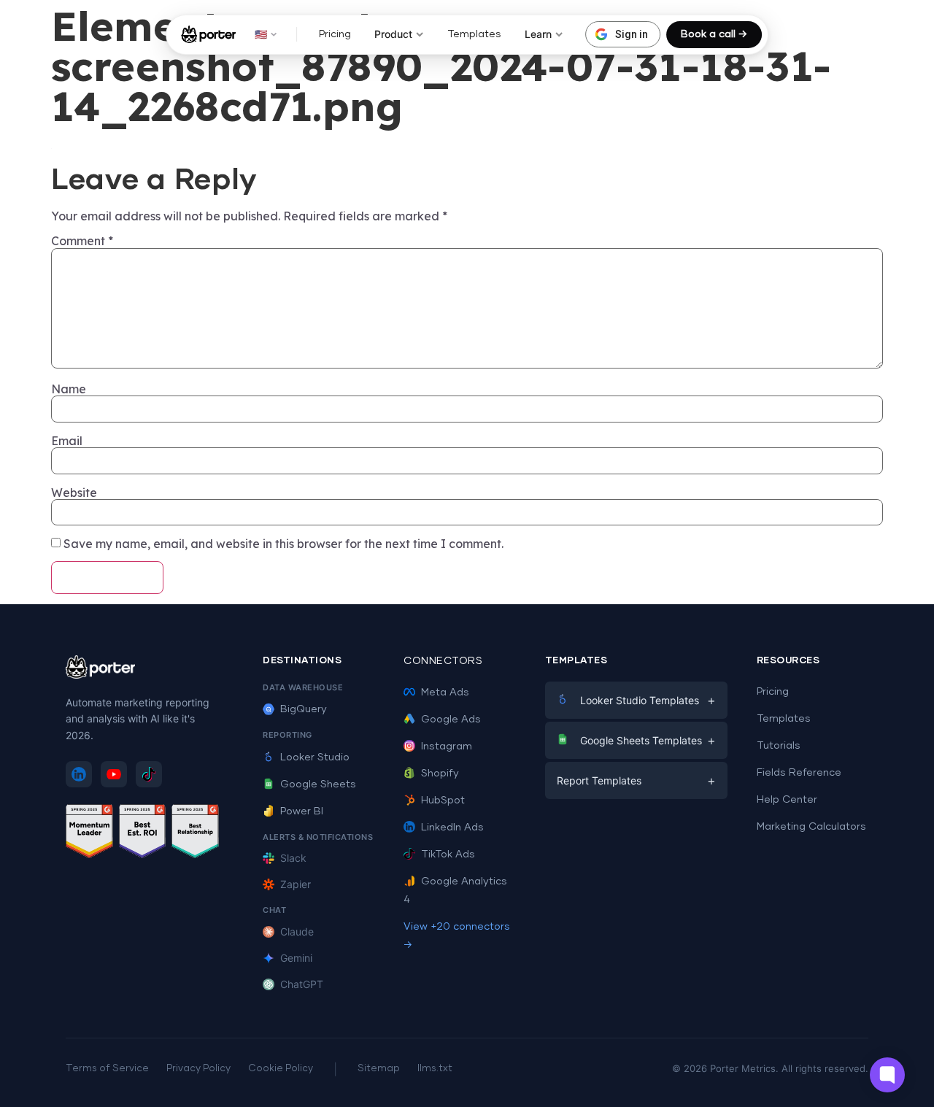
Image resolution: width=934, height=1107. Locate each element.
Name (68, 389)
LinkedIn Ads (452, 827)
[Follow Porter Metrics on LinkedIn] (79, 774)
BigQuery (303, 709)
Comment (82, 240)
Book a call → (714, 34)
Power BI (301, 811)
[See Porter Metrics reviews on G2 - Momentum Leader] (89, 833)
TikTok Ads (448, 854)
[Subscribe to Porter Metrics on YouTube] (114, 774)
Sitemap (379, 1068)
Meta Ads (445, 692)
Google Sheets (318, 784)
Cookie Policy (280, 1068)
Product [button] (393, 34)
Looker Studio (315, 757)
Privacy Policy (198, 1068)
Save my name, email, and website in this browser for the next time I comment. (283, 543)
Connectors (443, 661)
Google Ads (451, 719)
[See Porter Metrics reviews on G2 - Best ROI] (142, 833)
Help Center (787, 800)
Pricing (335, 34)
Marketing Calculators (811, 827)
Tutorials (778, 746)
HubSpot (443, 800)
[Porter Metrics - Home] (208, 34)
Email (66, 440)
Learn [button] (538, 34)
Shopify (440, 773)
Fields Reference (799, 773)
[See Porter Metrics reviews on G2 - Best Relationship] (195, 833)
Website (74, 492)
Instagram (446, 746)
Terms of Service (107, 1068)
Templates (474, 34)
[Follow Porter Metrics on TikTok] (149, 774)
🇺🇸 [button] (261, 34)
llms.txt (434, 1068)
